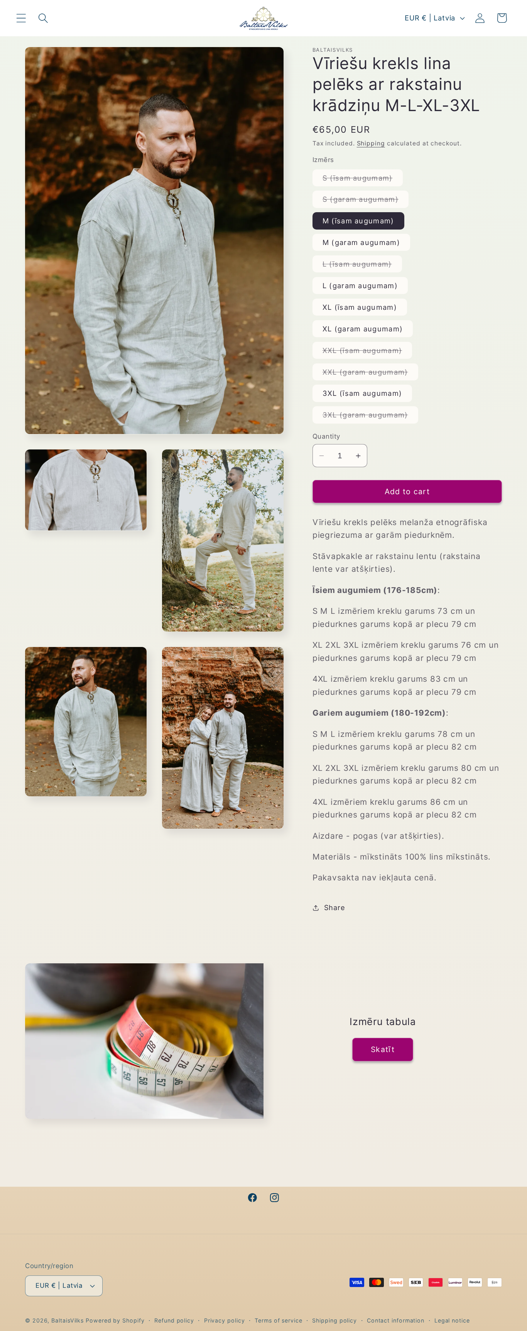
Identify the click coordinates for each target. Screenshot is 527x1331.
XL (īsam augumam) (360, 307)
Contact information (395, 1320)
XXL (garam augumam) (370, 373)
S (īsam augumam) (363, 179)
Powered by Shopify (115, 1320)
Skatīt (383, 1049)
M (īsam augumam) (358, 220)
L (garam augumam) (360, 285)
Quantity (326, 436)
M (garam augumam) (361, 242)
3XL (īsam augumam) (362, 393)
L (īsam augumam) (362, 265)
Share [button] (334, 907)
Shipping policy (334, 1320)
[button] (21, 18)
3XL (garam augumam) (370, 416)
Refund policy (174, 1320)
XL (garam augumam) (363, 328)
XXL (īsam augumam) (367, 352)
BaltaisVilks (67, 1320)
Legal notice (452, 1320)
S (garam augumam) (366, 201)
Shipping (371, 143)
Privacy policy (224, 1320)
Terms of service (278, 1320)
